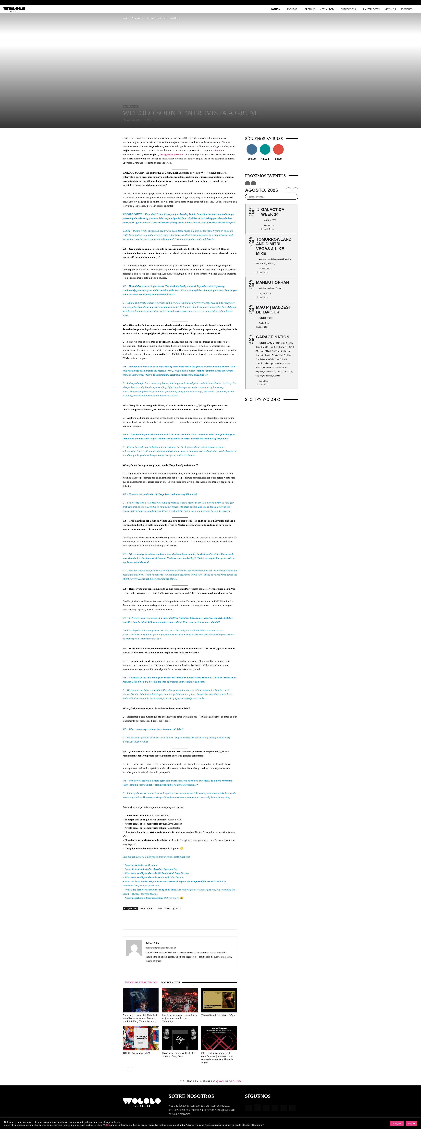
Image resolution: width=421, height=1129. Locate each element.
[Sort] (253, 183)
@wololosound (228, 1081)
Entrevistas (348, 9)
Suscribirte (278, 145)
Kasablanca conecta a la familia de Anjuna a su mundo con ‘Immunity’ (180, 1018)
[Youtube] (415, 2)
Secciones (407, 9)
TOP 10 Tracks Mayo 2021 (136, 1053)
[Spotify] (404, 2)
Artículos (390, 9)
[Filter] (247, 183)
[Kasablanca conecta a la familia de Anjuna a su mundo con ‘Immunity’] (180, 1000)
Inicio (125, 18)
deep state (164, 908)
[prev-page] (125, 1069)
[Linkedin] (398, 2)
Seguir (251, 145)
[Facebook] (388, 2)
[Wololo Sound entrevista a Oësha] (219, 1000)
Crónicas (310, 9)
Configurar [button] (397, 1123)
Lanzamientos (371, 9)
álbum (216, 150)
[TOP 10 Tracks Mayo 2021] (141, 1038)
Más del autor (170, 982)
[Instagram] (393, 2)
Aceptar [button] (411, 1123)
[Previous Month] (288, 190)
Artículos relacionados (141, 982)
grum (176, 908)
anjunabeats (147, 908)
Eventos (292, 9)
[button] (383, 2)
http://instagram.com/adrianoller (161, 948)
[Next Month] (295, 190)
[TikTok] (409, 2)
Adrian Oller (134, 119)
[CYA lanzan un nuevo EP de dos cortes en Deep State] (180, 1038)
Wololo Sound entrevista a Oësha (218, 1015)
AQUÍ (105, 1125)
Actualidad (327, 9)
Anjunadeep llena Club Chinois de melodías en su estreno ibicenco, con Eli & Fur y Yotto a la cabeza (140, 1018)
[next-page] (130, 1069)
